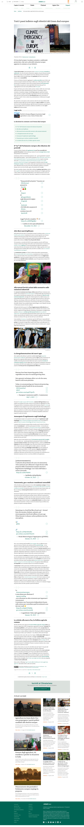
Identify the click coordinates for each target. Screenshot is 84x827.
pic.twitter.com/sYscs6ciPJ (24, 610)
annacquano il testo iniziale (35, 427)
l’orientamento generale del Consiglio (40, 439)
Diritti (22, 8)
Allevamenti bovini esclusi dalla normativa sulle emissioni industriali (31, 131)
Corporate (16, 816)
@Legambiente (26, 197)
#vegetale (24, 201)
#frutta (23, 209)
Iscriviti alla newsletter (41, 688)
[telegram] (60, 822)
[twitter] (46, 822)
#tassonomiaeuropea (23, 592)
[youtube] (53, 822)
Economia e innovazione (37, 8)
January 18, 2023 (30, 615)
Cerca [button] (22, 1)
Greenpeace (23, 319)
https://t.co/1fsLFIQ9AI (23, 472)
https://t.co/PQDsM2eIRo (24, 532)
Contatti (30, 806)
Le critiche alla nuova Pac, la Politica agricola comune (28, 140)
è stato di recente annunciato (30, 577)
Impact (68, 5)
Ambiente (16, 8)
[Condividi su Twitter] (32, 67)
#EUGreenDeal (21, 388)
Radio (32, 5)
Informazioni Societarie (34, 815)
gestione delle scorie (38, 560)
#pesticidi (24, 213)
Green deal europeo (30, 293)
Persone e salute (66, 8)
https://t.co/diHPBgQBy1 (28, 221)
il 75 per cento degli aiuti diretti (34, 658)
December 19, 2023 (30, 226)
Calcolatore (17, 818)
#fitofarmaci (25, 183)
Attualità (16, 804)
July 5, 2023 (30, 397)
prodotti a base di (20, 245)
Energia (27, 8)
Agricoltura (29, 669)
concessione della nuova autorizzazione (24, 254)
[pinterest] (48, 822)
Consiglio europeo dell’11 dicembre (26, 401)
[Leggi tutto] (69, 696)
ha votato (46, 405)
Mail (30, 811)
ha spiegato (43, 639)
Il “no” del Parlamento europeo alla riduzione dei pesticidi (29, 126)
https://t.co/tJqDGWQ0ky (24, 608)
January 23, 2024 (30, 539)
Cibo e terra (58, 8)
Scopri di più (44, 676)
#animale (24, 205)
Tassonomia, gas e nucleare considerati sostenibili (27, 138)
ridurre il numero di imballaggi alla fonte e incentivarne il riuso (31, 422)
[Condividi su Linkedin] (35, 67)
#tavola (23, 187)
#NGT (18, 390)
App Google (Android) (19, 809)
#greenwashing (21, 596)
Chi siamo (31, 808)
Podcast (43, 5)
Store (10, 1)
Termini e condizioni (33, 816)
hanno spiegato (33, 543)
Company (30, 804)
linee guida (38, 86)
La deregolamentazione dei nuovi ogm (25, 133)
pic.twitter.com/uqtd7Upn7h (25, 392)
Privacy (30, 813)
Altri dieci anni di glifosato (22, 129)
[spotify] (51, 822)
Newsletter (16, 1)
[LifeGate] (42, 1)
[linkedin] (58, 822)
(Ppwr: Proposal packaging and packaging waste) (30, 420)
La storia (31, 809)
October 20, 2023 (30, 477)
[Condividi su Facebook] (29, 67)
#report (23, 193)
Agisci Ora (55, 5)
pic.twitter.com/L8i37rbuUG (25, 534)
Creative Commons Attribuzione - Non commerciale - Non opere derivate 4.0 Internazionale (33, 667)
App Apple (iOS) (17, 808)
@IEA (18, 524)
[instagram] (55, 822)
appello (18, 171)
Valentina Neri (25, 57)
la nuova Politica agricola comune (37, 624)
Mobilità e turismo (49, 8)
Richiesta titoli (17, 815)
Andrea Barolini (32, 57)
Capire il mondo (19, 5)
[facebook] (43, 822)
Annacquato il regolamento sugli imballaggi (26, 135)
